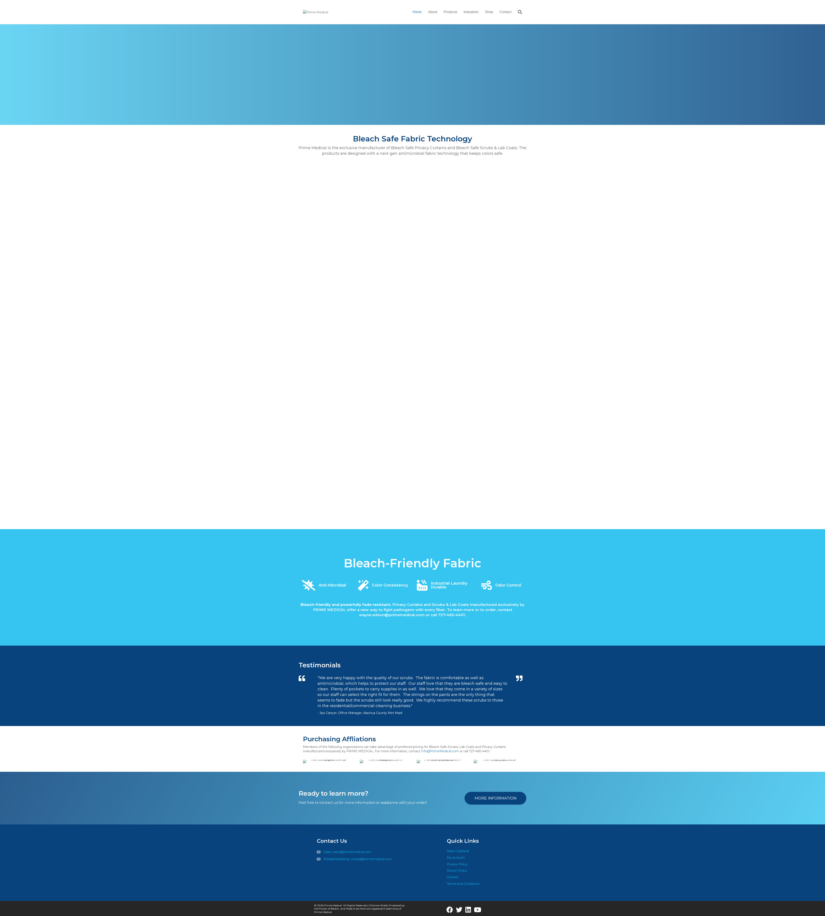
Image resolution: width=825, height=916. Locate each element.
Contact (505, 12)
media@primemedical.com (371, 859)
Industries (471, 12)
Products (450, 12)
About (432, 12)
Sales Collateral (458, 851)
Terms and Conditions (463, 884)
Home (417, 12)
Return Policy (457, 871)
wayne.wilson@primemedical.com (392, 615)
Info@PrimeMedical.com (440, 751)
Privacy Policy (457, 864)
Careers (452, 877)
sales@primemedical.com (352, 852)
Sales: (328, 852)
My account (456, 857)
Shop (489, 12)
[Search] (518, 12)
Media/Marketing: (337, 859)
